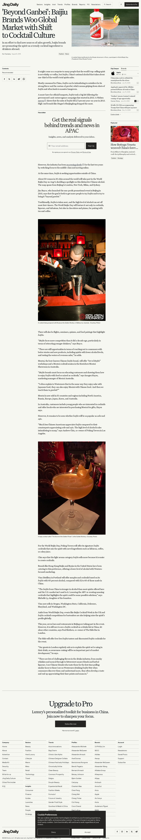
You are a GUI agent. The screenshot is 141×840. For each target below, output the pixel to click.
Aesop (97, 758)
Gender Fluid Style (55, 802)
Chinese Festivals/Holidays (58, 762)
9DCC (97, 750)
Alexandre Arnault (78, 754)
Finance (28, 794)
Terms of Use (87, 152)
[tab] (123, 69)
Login (77, 730)
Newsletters (95, 4)
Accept (87, 832)
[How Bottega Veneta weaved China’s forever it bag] (125, 134)
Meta (27, 766)
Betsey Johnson (78, 774)
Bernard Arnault (78, 770)
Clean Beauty (53, 770)
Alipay (97, 778)
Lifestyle (28, 758)
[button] (121, 4)
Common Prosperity (56, 774)
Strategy (120, 158)
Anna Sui (98, 786)
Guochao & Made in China (58, 806)
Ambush (98, 782)
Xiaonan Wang (115, 101)
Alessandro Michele (79, 746)
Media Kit (5, 762)
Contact (5, 758)
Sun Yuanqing (6, 54)
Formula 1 (52, 794)
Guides (28, 798)
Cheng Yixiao (76, 798)
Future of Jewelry (54, 798)
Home (4, 746)
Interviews (52, 810)
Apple (97, 794)
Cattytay (75, 782)
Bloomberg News (116, 83)
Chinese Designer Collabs (58, 758)
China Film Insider (9, 782)
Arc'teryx (98, 798)
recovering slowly (74, 164)
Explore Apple (115, 114)
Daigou (51, 778)
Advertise (6, 754)
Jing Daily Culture (9, 778)
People (28, 810)
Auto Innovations (55, 746)
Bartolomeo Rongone (80, 762)
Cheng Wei (76, 794)
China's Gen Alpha (55, 754)
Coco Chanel (76, 806)
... (137, 83)
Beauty (28, 746)
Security (5, 766)
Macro (27, 762)
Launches (29, 802)
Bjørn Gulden (76, 778)
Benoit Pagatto (77, 766)
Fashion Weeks (54, 790)
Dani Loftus (76, 810)
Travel (27, 778)
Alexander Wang (101, 766)
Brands (74, 4)
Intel (54, 4)
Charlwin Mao (77, 786)
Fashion (61, 54)
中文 (4, 786)
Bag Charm (52, 750)
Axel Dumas (76, 758)
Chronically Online (55, 766)
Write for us (6, 774)
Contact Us (106, 838)
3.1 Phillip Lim (100, 746)
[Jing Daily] (10, 5)
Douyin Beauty (53, 782)
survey (41, 100)
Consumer (29, 790)
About (4, 750)
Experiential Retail (55, 786)
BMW (97, 810)
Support (121, 758)
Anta (96, 790)
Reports (82, 4)
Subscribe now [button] (70, 724)
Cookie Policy (86, 838)
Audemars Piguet (101, 806)
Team (4, 770)
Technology (29, 774)
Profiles (67, 4)
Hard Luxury (30, 754)
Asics (97, 802)
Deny (53, 832)
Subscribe (122, 762)
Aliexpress (99, 774)
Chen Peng (76, 790)
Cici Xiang (75, 802)
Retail (27, 770)
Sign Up (91, 146)
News (67, 54)
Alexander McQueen (79, 750)
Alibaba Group (100, 770)
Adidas (97, 754)
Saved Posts (122, 754)
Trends (60, 4)
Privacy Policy (75, 152)
